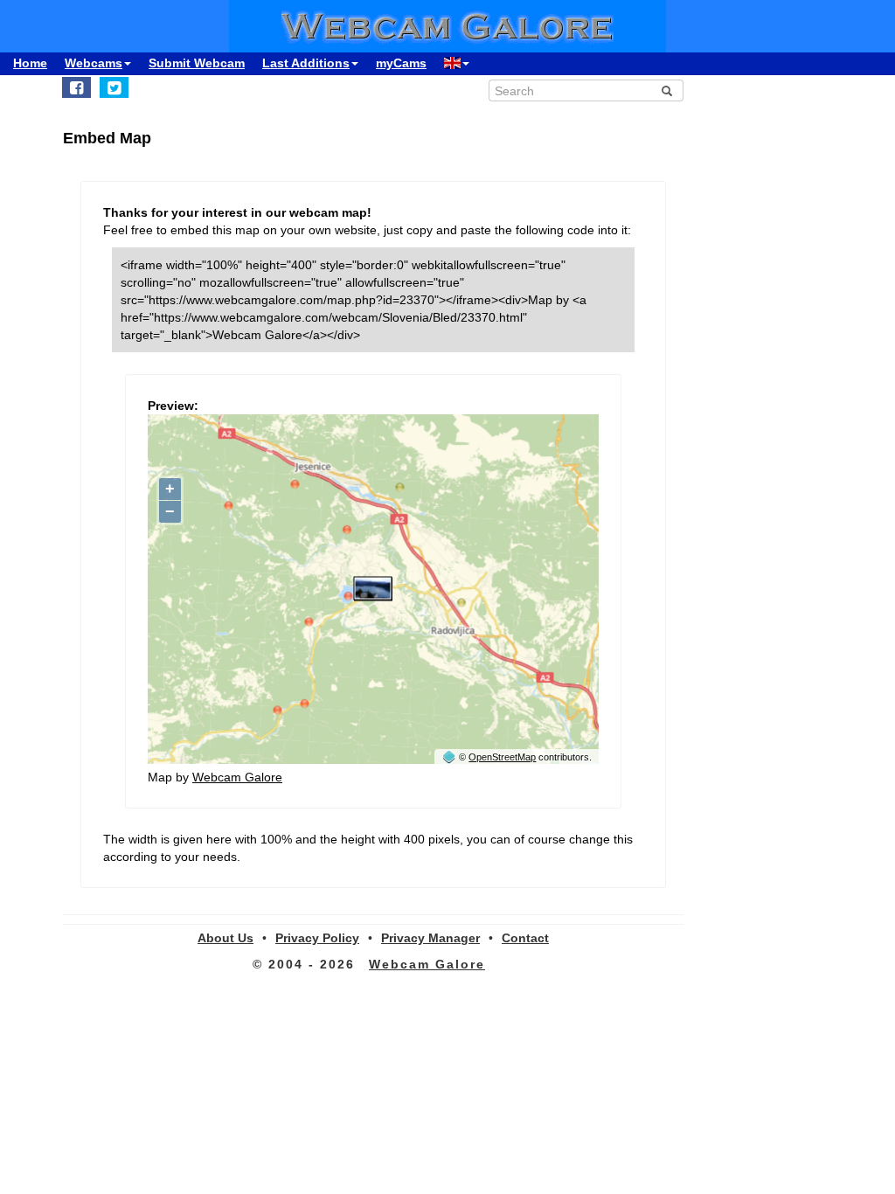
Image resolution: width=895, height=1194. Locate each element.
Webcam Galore (237, 777)
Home (30, 63)
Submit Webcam (197, 63)
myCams (401, 63)
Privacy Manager (430, 938)
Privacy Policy (317, 938)
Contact (525, 938)
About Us (225, 938)
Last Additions (306, 63)
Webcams (93, 63)
